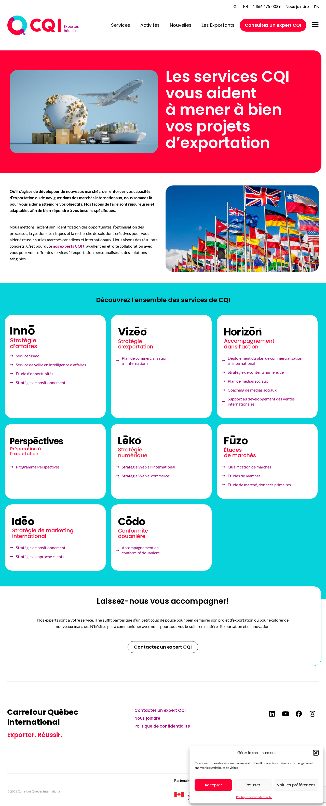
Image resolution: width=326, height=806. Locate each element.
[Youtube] (285, 713)
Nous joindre (297, 6)
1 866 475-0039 (267, 6)
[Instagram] (312, 713)
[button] (315, 752)
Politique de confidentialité (254, 797)
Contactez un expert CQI (160, 710)
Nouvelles (181, 25)
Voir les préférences (296, 785)
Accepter (213, 785)
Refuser (253, 785)
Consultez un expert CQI (273, 25)
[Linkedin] (272, 713)
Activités (150, 25)
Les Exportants (218, 25)
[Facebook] (299, 713)
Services (120, 25)
